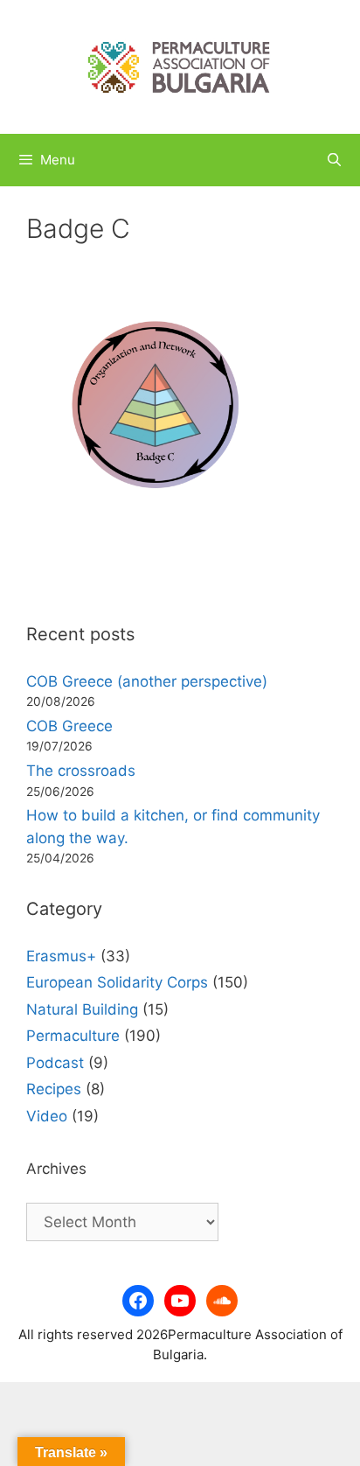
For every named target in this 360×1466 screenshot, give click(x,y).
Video (46, 1116)
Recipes (53, 1089)
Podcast (55, 1063)
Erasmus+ (61, 956)
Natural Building (82, 1009)
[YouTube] (180, 1300)
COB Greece (69, 726)
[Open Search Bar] (334, 160)
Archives (56, 1168)
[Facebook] (138, 1300)
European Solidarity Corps (117, 982)
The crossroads (80, 770)
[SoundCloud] (222, 1300)
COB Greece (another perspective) (146, 681)
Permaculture (73, 1035)
